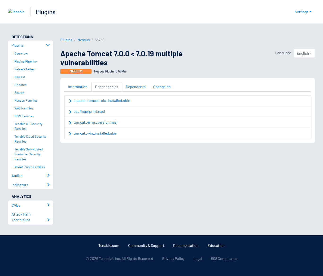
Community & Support (146, 245)
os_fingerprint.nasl (89, 111)
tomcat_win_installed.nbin (95, 133)
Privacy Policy (173, 258)
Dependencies (106, 86)
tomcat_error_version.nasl (96, 122)
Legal (197, 258)
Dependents (136, 86)
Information (77, 86)
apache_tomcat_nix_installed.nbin (102, 100)
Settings (302, 11)
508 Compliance (224, 258)
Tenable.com (108, 245)
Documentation (186, 245)
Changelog (161, 86)
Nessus (84, 39)
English (303, 53)
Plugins (46, 11)
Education (216, 245)
